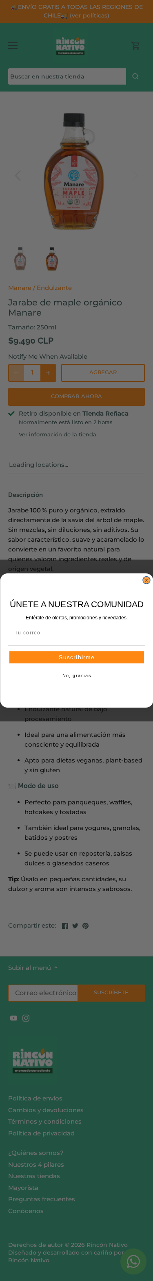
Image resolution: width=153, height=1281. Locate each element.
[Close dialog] (146, 580)
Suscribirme (77, 657)
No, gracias (76, 675)
